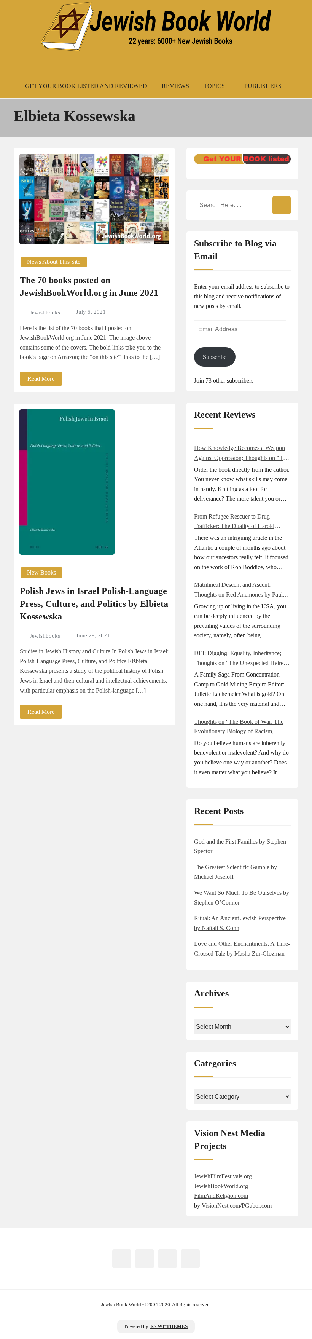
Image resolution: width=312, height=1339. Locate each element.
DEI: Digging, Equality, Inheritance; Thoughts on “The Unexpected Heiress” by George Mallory (242, 659)
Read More (40, 378)
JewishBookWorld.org (221, 1186)
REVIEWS (175, 86)
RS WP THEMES (169, 1326)
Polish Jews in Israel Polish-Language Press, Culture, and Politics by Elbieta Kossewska (94, 603)
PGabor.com (257, 1205)
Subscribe (214, 357)
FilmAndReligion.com (221, 1195)
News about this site (53, 262)
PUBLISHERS (263, 86)
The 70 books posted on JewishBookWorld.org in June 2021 (89, 286)
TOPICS (214, 86)
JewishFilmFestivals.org (223, 1176)
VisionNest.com (221, 1205)
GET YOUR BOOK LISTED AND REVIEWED (86, 86)
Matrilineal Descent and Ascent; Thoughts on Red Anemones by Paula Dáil (239, 590)
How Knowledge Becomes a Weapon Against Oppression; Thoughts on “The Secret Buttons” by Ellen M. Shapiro (241, 454)
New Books (41, 572)
